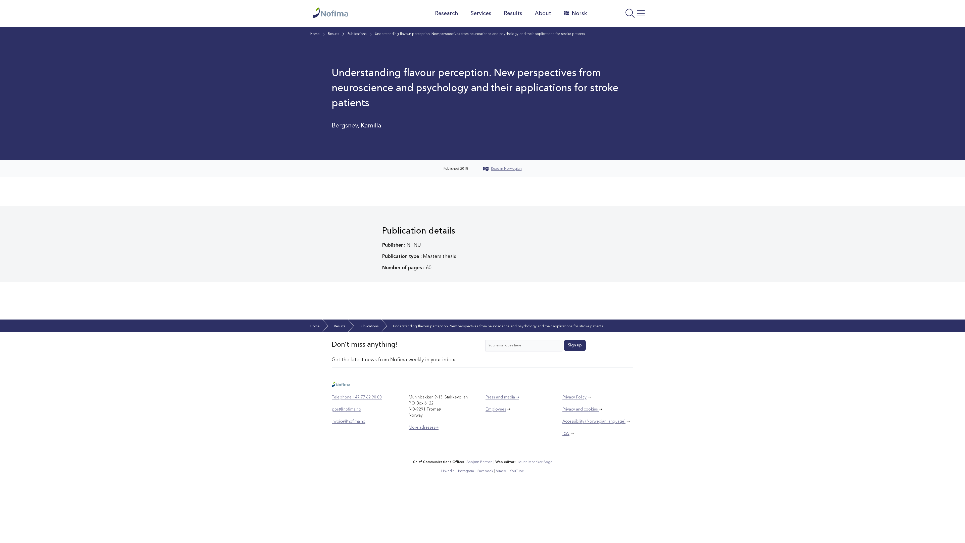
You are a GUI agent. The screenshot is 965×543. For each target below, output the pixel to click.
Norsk (579, 13)
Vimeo (501, 471)
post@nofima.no (346, 410)
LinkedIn (448, 471)
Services (481, 13)
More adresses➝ (424, 428)
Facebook (485, 471)
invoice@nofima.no (348, 422)
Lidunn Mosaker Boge (534, 462)
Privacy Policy (574, 397)
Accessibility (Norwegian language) (593, 422)
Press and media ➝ (502, 397)
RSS (565, 434)
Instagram (466, 471)
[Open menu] (622, 15)
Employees (496, 410)
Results (513, 13)
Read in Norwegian (506, 168)
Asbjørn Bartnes (479, 462)
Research (446, 13)
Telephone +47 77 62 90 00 (357, 397)
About (543, 13)
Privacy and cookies (580, 410)
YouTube (517, 471)
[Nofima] (356, 13)
